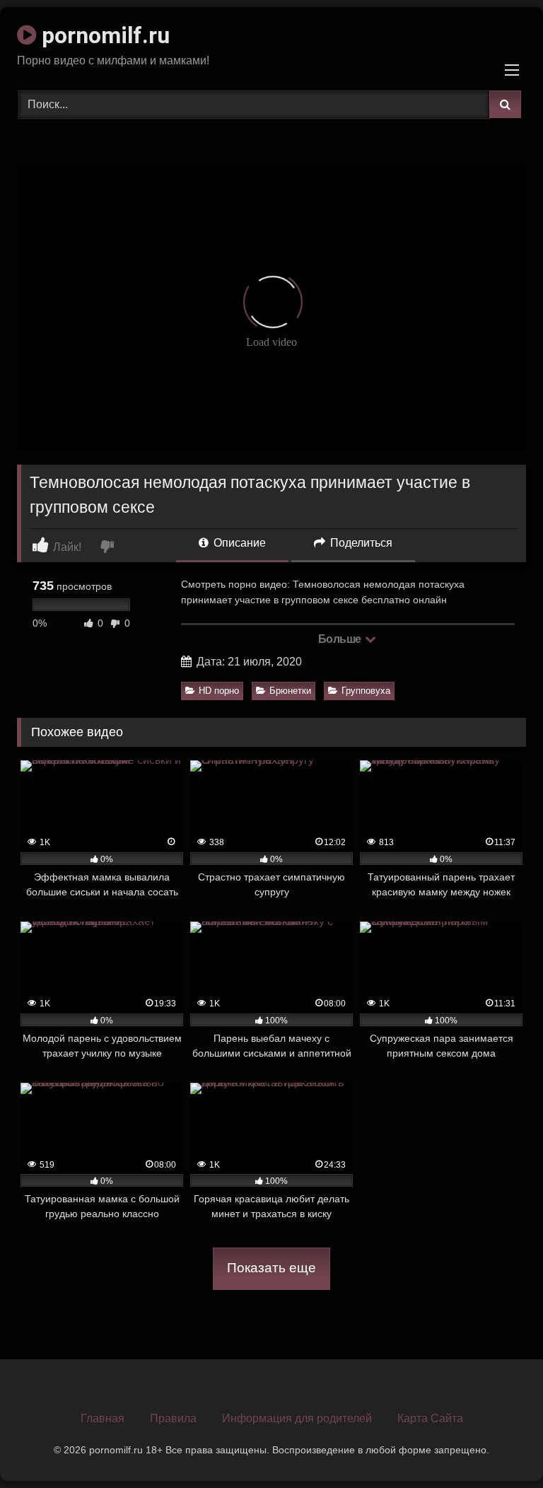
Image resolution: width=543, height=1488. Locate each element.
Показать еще (271, 1267)
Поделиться (359, 543)
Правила (173, 1418)
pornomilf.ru (103, 35)
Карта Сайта (430, 1418)
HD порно (219, 690)
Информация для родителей (297, 1418)
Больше (341, 639)
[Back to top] (499, 1446)
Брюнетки (290, 690)
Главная (102, 1418)
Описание (238, 543)
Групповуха (365, 690)
